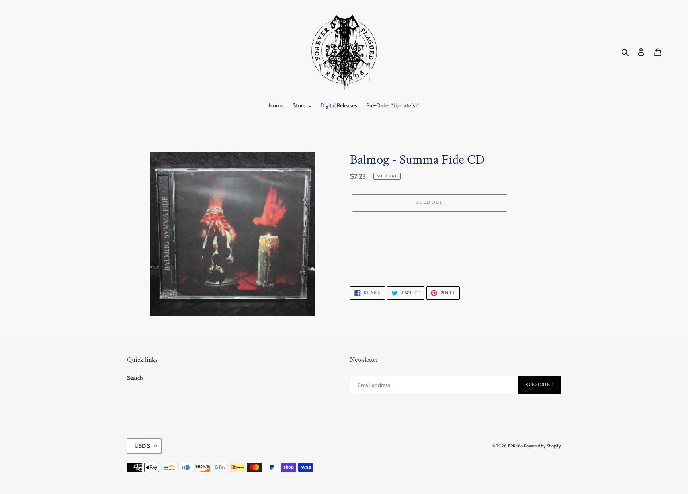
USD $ (142, 445)
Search (135, 377)
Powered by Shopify (542, 446)
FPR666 (515, 446)
